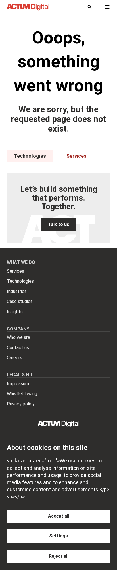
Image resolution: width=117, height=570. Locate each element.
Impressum (18, 383)
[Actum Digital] (28, 7)
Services (15, 271)
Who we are (18, 337)
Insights (15, 311)
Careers (14, 357)
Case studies (20, 301)
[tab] (30, 156)
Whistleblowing (22, 393)
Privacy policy (21, 404)
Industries (17, 291)
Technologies (20, 281)
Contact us (18, 347)
